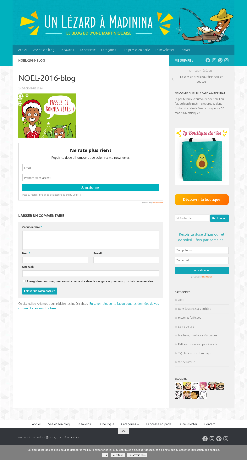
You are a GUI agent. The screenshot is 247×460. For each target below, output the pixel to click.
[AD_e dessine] (195, 398)
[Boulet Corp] (187, 398)
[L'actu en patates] (187, 388)
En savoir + (67, 50)
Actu (181, 299)
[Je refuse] (242, 452)
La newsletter (164, 50)
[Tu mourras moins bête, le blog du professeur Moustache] (178, 388)
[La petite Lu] (195, 388)
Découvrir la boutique (201, 199)
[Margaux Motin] (178, 398)
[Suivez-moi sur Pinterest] (220, 60)
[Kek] (203, 398)
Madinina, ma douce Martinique (197, 335)
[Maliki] (203, 388)
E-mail (98, 253)
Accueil (22, 50)
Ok (105, 455)
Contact (185, 50)
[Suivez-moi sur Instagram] (214, 60)
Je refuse (118, 455)
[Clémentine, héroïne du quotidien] (220, 388)
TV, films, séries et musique (195, 353)
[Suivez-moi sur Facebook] (208, 60)
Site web (28, 266)
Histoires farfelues (189, 317)
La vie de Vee (186, 326)
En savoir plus (137, 455)
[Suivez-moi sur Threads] (226, 60)
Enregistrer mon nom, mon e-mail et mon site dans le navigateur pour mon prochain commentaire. (90, 281)
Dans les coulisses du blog (194, 308)
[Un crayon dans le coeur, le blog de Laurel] (212, 388)
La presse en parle (137, 50)
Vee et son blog (43, 50)
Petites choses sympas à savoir (197, 344)
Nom (26, 253)
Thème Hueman (71, 437)
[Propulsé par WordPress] (47, 437)
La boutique (88, 50)
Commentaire (32, 227)
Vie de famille (186, 362)
